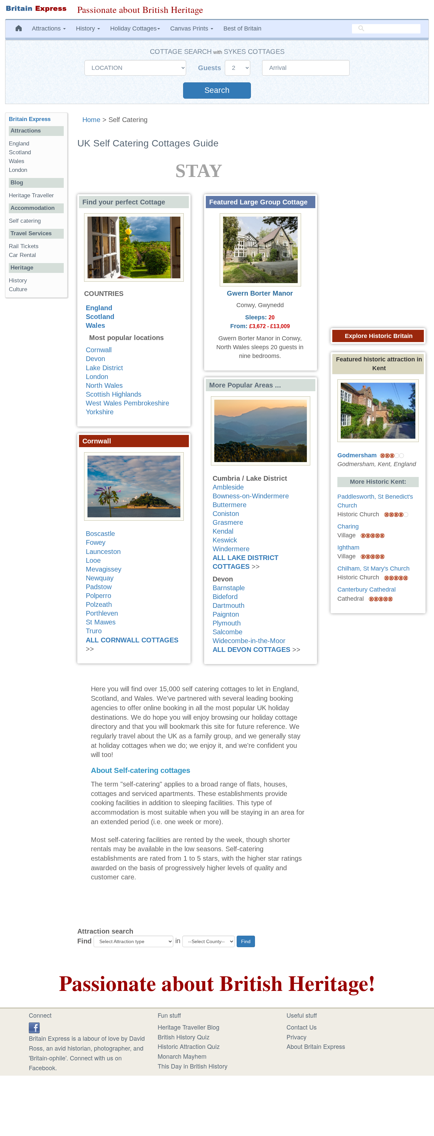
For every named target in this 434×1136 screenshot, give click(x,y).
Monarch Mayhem (182, 1056)
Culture (18, 289)
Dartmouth (228, 605)
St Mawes (101, 622)
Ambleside (228, 487)
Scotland (100, 316)
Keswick (225, 540)
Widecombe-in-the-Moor (249, 640)
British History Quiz (184, 1036)
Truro (94, 631)
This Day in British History (193, 1065)
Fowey (95, 542)
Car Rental (22, 255)
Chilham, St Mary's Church (373, 568)
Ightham (348, 547)
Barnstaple (229, 588)
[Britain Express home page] (36, 9)
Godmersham (357, 455)
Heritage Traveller (31, 195)
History (18, 280)
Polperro (98, 595)
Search (217, 90)
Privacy (297, 1036)
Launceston (103, 551)
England (99, 308)
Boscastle (100, 533)
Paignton (226, 614)
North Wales (104, 385)
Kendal (223, 531)
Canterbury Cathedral (366, 589)
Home (91, 119)
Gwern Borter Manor (260, 293)
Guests (210, 68)
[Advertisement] (36, 407)
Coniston (226, 513)
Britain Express (30, 119)
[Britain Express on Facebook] (34, 1026)
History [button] (86, 28)
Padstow (99, 587)
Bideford (225, 596)
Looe (93, 560)
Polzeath (99, 604)
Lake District (104, 368)
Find (84, 941)
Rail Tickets (24, 246)
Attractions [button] (47, 28)
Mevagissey (103, 569)
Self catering (25, 221)
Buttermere (229, 505)
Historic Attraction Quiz (189, 1046)
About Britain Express (316, 1046)
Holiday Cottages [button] (133, 28)
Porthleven (102, 613)
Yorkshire (100, 412)
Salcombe (227, 632)
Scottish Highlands (113, 394)
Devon (95, 358)
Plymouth (227, 623)
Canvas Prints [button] (190, 28)
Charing (348, 526)
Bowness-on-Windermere (251, 496)
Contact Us (302, 1026)
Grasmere (228, 522)
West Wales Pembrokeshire (127, 403)
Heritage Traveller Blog (188, 1026)
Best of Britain (242, 28)
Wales (95, 325)
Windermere (231, 549)
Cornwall (99, 350)
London (97, 376)
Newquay (100, 578)
